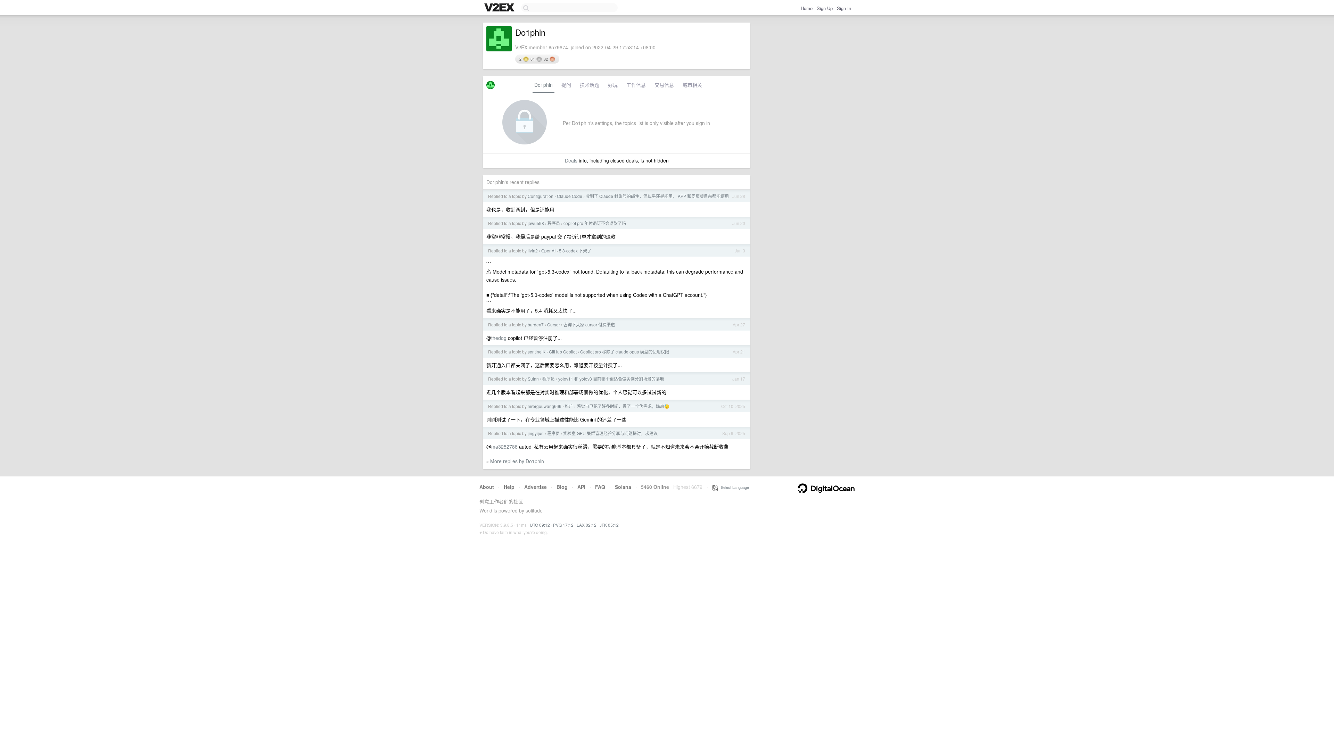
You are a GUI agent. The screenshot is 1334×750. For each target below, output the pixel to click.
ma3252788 (504, 446)
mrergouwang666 (544, 406)
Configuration (540, 196)
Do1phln (543, 84)
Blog (562, 486)
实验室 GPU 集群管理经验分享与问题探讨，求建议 (610, 433)
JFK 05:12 (609, 525)
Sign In (844, 8)
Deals (571, 160)
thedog (499, 337)
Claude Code (569, 196)
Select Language (733, 487)
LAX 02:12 (586, 525)
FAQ (600, 486)
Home (807, 8)
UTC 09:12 (540, 525)
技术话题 (589, 84)
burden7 (536, 324)
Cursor (553, 324)
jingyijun (536, 433)
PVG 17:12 (563, 525)
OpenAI (548, 250)
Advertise (535, 486)
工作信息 (636, 84)
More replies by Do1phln (517, 461)
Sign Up (825, 8)
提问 (566, 84)
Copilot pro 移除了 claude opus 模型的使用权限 (624, 352)
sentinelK (536, 352)
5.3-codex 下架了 (575, 250)
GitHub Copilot (563, 352)
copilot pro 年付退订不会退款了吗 (594, 223)
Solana (623, 486)
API (581, 486)
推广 (569, 406)
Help (509, 486)
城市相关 (692, 84)
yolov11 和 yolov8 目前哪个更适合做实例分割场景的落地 (611, 379)
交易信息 (664, 84)
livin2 (533, 250)
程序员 (553, 223)
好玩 (613, 84)
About (486, 486)
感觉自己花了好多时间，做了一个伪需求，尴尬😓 (623, 406)
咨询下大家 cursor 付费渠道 (589, 324)
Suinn (533, 379)
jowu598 (536, 223)
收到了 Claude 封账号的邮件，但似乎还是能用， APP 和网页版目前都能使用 (657, 196)
